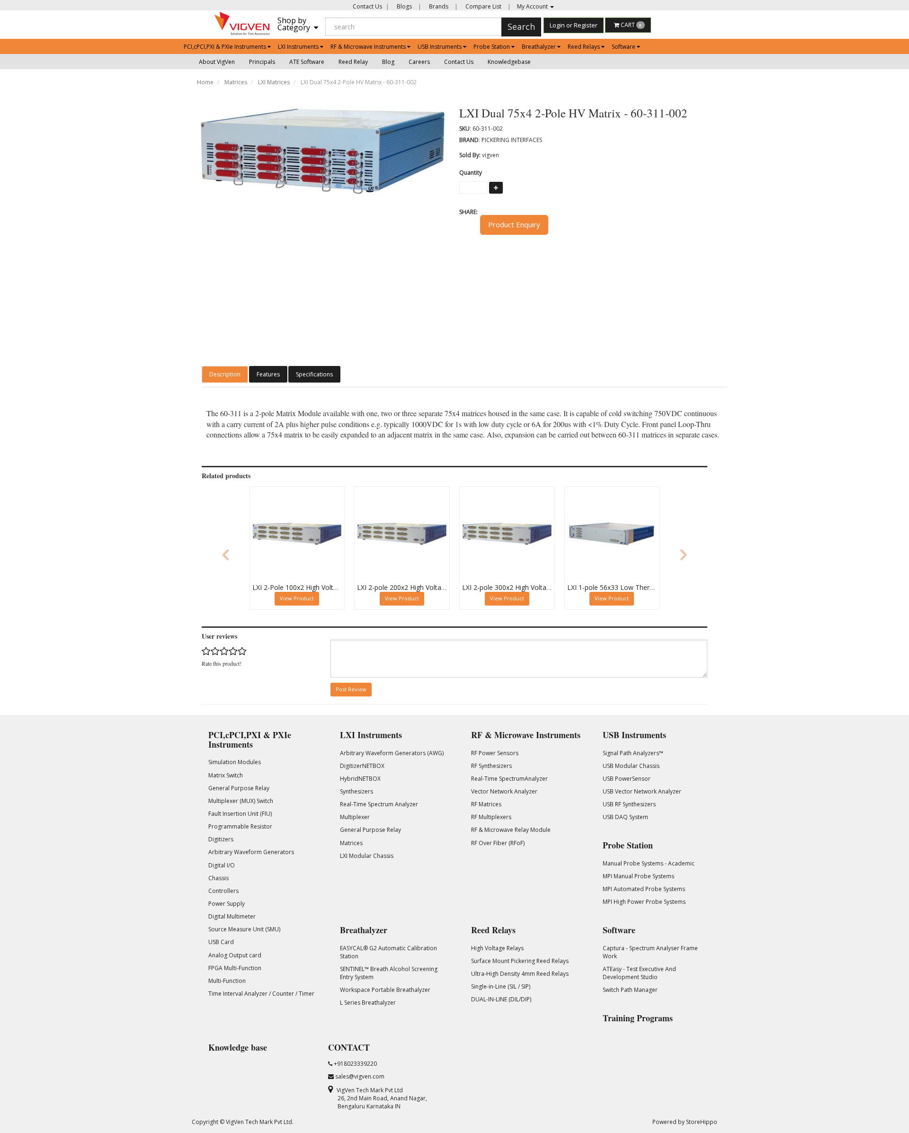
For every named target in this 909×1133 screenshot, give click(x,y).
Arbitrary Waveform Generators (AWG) (392, 753)
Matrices (235, 82)
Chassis (218, 878)
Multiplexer (355, 817)
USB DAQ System (625, 817)
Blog (388, 62)
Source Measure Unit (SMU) (244, 929)
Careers (419, 62)
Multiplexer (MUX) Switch (240, 801)
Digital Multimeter (232, 916)
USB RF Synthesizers (629, 804)
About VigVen (217, 62)
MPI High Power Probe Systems (644, 902)
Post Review (351, 689)
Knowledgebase (509, 62)
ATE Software (306, 62)
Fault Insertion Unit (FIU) (240, 814)
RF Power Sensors (494, 753)
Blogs (403, 6)
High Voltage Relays (497, 948)
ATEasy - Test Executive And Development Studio (639, 973)
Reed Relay (353, 62)
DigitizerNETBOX (362, 766)
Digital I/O (221, 865)
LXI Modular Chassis (366, 856)
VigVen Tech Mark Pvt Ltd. (260, 1122)
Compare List (482, 6)
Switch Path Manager (630, 990)
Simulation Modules (234, 762)
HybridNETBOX (360, 779)
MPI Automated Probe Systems (644, 889)
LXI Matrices (274, 82)
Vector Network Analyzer (504, 791)
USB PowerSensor (627, 779)
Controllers (223, 891)
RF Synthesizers (491, 766)
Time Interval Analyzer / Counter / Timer (261, 994)
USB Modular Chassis (631, 766)
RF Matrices (486, 804)
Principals (262, 62)
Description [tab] (225, 374)
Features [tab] (268, 374)
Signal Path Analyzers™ (633, 753)
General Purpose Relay (238, 788)
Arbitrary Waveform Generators (251, 852)
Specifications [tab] (314, 374)
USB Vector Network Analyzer (642, 791)
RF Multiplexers (491, 817)
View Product (297, 598)
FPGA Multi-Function (234, 968)
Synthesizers (356, 791)
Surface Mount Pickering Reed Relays (520, 961)
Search (521, 26)
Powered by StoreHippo (684, 1122)
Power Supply (226, 904)
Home (205, 82)
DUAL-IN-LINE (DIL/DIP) (501, 999)
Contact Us (367, 6)
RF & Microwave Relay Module (511, 830)
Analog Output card (234, 955)
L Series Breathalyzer (368, 1003)
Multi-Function (227, 981)
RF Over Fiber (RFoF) (498, 843)
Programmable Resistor (240, 826)
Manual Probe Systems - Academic (649, 863)
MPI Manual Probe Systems (638, 876)
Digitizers (220, 839)
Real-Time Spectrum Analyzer (379, 804)
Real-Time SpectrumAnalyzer (509, 779)
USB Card (221, 942)
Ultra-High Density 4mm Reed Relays (520, 974)
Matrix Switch (225, 775)
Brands (438, 6)
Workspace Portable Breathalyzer (385, 990)
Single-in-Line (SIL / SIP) (500, 986)
